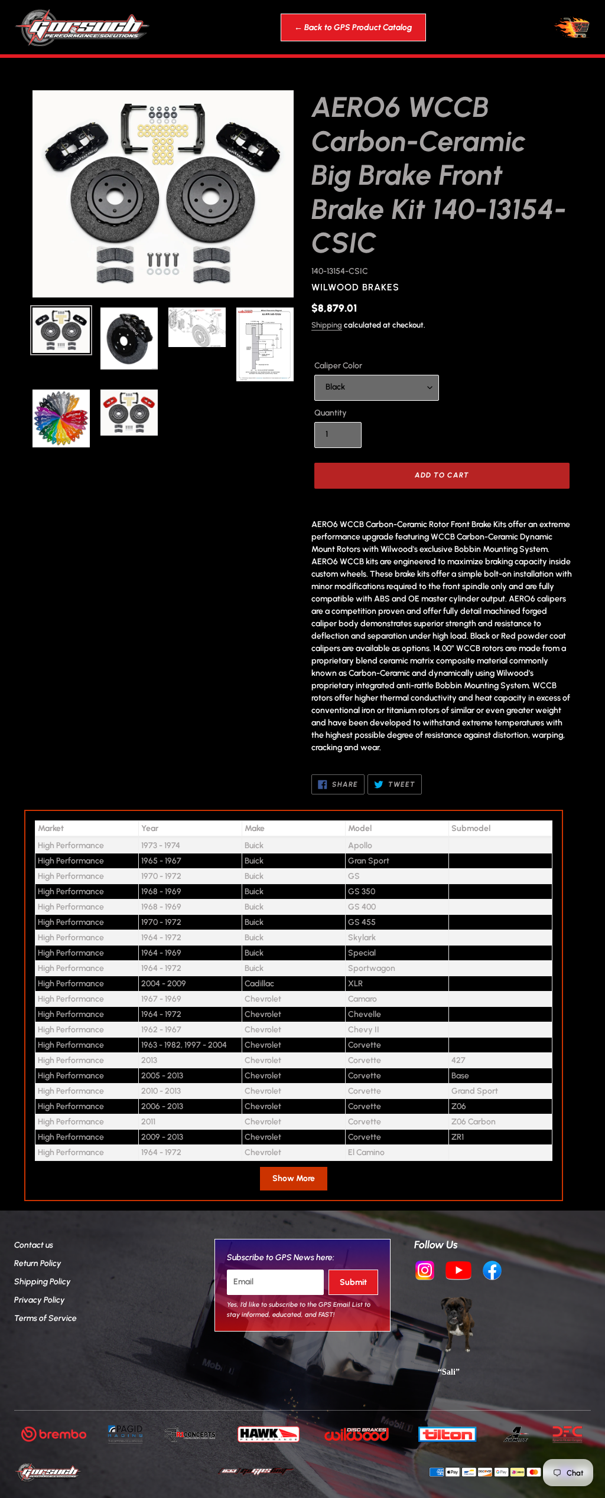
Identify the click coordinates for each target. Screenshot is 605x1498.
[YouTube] (458, 1272)
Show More (293, 1178)
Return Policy (37, 1263)
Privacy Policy (39, 1300)
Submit (353, 1282)
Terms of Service (45, 1318)
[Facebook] (492, 1272)
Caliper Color (338, 366)
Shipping (326, 324)
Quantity (330, 413)
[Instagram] (424, 1272)
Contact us (33, 1245)
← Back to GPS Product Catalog (353, 27)
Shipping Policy (42, 1282)
